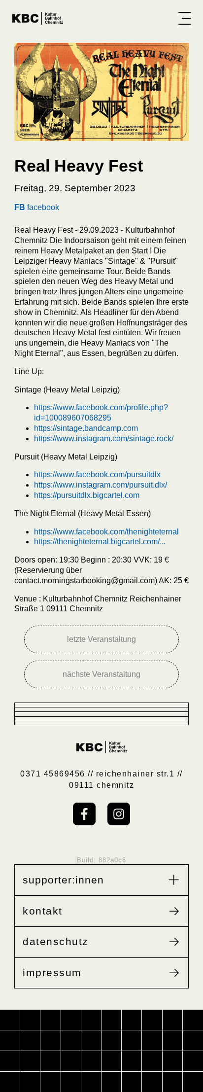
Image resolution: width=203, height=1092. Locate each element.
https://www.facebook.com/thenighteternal (106, 532)
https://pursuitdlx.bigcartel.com (86, 495)
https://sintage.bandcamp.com (86, 428)
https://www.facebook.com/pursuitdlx (97, 474)
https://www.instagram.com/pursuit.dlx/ (100, 485)
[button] (184, 18)
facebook (36, 207)
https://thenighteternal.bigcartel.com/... (100, 541)
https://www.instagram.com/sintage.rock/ (103, 438)
